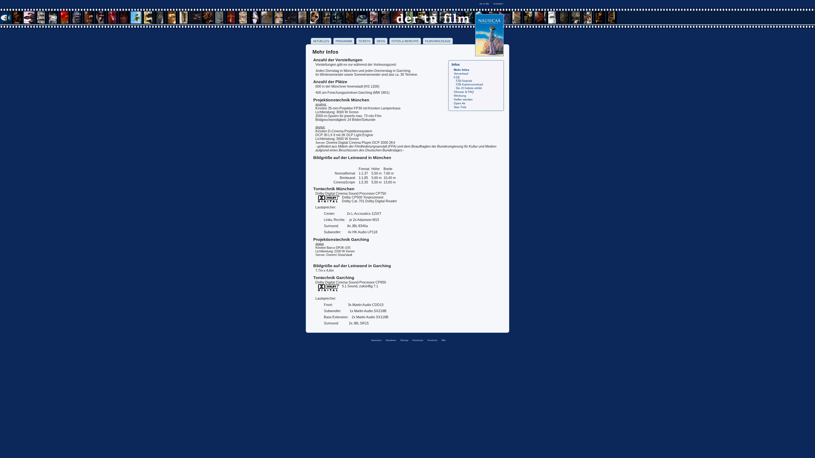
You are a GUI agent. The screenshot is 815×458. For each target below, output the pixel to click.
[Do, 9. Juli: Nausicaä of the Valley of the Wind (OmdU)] (489, 55)
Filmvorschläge (438, 41)
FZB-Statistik (464, 80)
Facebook (432, 340)
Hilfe (443, 340)
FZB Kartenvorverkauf (469, 84)
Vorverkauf (461, 73)
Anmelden (498, 4)
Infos (381, 41)
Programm (344, 41)
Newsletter (391, 340)
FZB (456, 77)
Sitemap (404, 340)
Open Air (459, 103)
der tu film (484, 4)
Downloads (417, 340)
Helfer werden (463, 99)
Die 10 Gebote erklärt (469, 88)
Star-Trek (460, 107)
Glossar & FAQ (464, 92)
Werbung (460, 95)
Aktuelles (321, 41)
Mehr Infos (461, 69)
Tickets (364, 41)
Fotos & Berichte (405, 41)
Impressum (376, 340)
